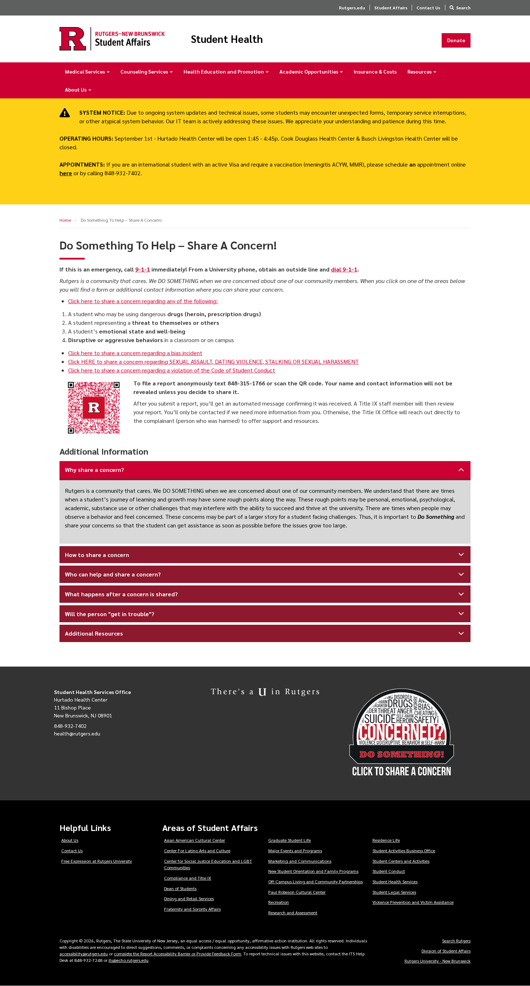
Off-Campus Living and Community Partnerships (315, 881)
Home (65, 220)
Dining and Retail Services (189, 898)
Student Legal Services (394, 892)
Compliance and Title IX (187, 878)
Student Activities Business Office (403, 850)
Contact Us (428, 7)
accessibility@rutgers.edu (83, 953)
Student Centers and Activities (400, 861)
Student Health (227, 39)
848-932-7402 (70, 725)
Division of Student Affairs (446, 951)
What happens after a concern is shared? (121, 594)
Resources (420, 71)
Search (463, 7)
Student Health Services (395, 881)
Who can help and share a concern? (113, 574)
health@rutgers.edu (77, 733)
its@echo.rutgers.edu (129, 960)
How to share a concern (97, 554)
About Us (76, 89)
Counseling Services (144, 71)
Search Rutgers (456, 940)
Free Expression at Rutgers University (96, 861)
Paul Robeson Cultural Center (297, 892)
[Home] (112, 38)
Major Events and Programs (295, 850)
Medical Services (85, 71)
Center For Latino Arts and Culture (197, 850)
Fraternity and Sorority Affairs (192, 909)
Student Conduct (388, 871)
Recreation (278, 902)
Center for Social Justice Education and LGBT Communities (208, 864)
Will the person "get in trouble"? (109, 614)
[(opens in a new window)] (412, 732)
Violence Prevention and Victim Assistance (413, 902)
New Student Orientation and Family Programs (313, 871)
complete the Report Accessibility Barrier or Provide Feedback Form (177, 953)
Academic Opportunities (309, 71)
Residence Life (386, 840)
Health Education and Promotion (224, 71)
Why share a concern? (94, 469)
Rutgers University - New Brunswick (438, 961)
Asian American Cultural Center (194, 840)
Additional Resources (94, 633)
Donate (456, 40)
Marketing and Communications (299, 861)
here (65, 173)
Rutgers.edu (352, 7)
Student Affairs (390, 7)
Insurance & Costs (375, 71)
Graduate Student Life (289, 840)
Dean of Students (180, 888)
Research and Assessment (292, 912)
